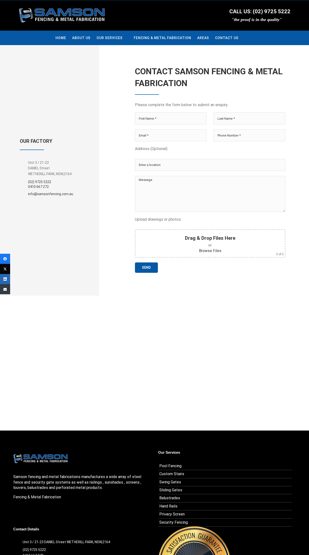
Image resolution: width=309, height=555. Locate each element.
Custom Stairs (171, 474)
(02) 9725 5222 (39, 182)
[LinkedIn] (5, 279)
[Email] (5, 289)
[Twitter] (5, 269)
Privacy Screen (172, 514)
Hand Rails (168, 506)
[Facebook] (5, 259)
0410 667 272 (38, 187)
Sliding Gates (170, 490)
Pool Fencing (170, 466)
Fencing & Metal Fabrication (37, 497)
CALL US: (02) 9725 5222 (259, 11)
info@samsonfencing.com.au (50, 194)
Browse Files (210, 250)
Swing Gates (170, 482)
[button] (246, 38)
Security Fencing (173, 522)
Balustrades (169, 498)
